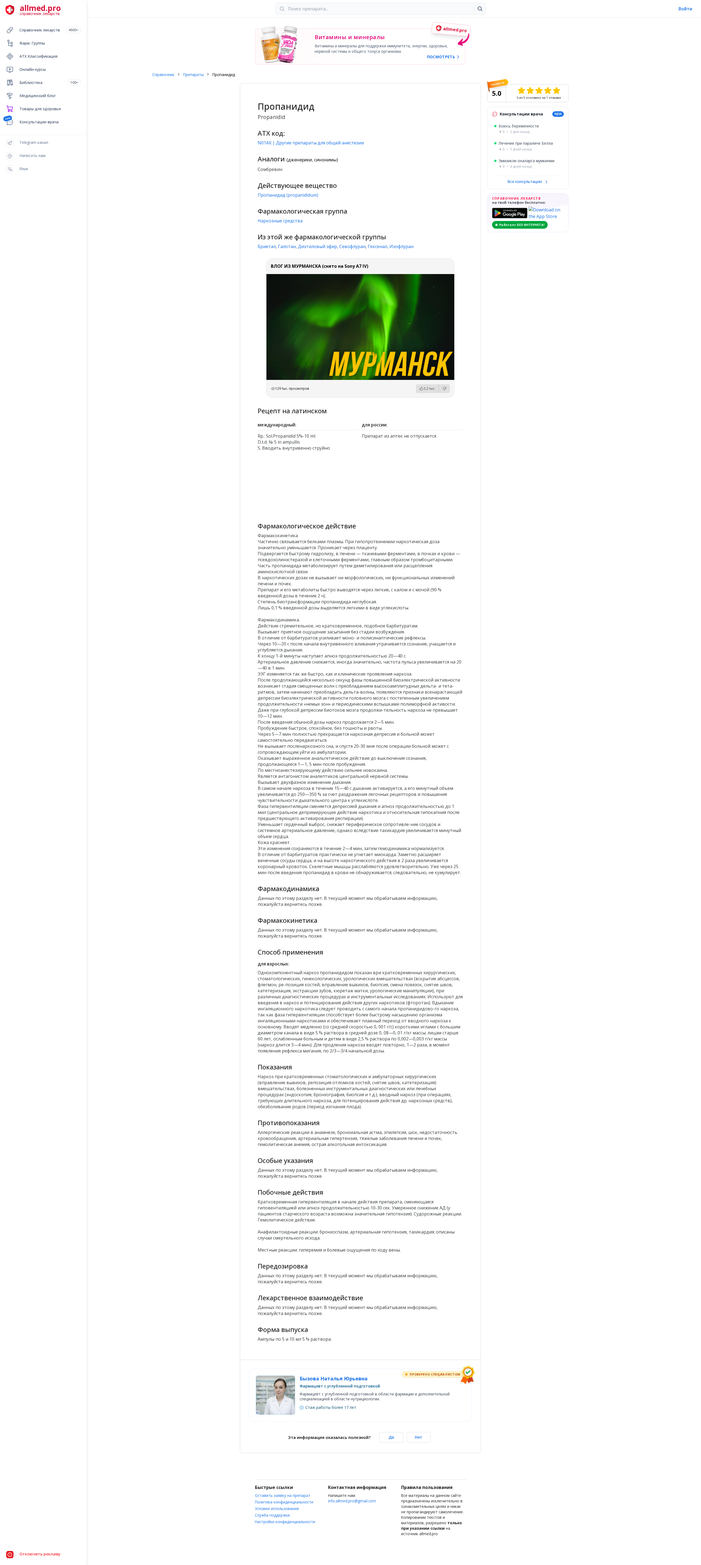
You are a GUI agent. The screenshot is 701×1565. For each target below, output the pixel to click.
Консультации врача (39, 121)
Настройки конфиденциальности (285, 1521)
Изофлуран (401, 246)
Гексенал (377, 246)
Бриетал (267, 246)
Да (391, 1437)
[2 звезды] (530, 90)
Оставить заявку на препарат (282, 1495)
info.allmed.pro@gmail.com (352, 1500)
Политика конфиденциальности (284, 1502)
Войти (685, 9)
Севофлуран (352, 246)
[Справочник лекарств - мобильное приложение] (309, 484)
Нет (418, 1437)
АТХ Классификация (38, 56)
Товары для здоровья (40, 108)
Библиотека (48, 82)
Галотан (287, 246)
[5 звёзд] (556, 90)
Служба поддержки (272, 1515)
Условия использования (277, 1508)
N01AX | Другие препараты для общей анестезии (311, 143)
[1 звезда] (521, 90)
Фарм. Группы (32, 43)
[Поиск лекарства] (480, 8)
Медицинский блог (37, 95)
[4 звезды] (547, 90)
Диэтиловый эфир (317, 246)
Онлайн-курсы (32, 69)
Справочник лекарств (48, 30)
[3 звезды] (539, 90)
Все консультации (525, 181)
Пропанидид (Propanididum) (288, 195)
